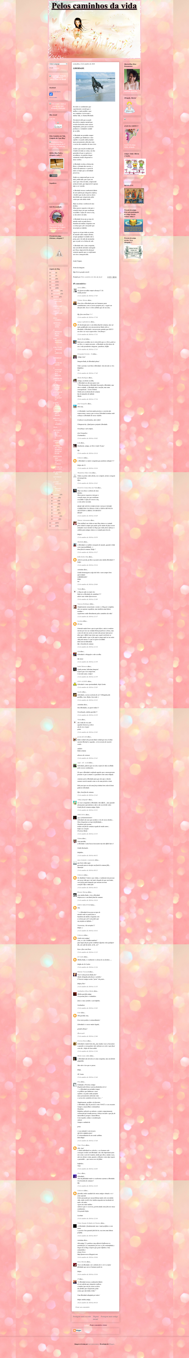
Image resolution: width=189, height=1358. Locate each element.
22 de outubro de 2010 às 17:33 (87, 349)
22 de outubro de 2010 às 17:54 (87, 399)
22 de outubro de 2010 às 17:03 (87, 296)
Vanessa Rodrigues (83, 604)
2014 (53, 276)
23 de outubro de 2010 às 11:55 (87, 986)
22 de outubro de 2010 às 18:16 (87, 468)
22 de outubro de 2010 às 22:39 (87, 715)
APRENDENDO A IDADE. (57, 413)
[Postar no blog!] (110, 277)
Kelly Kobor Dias (82, 557)
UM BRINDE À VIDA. (57, 489)
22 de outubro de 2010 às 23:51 (87, 810)
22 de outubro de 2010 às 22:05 (87, 687)
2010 (53, 288)
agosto (56, 497)
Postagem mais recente (82, 1316)
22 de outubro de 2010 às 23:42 (87, 795)
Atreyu (79, 287)
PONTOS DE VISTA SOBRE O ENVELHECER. (57, 449)
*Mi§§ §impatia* (82, 800)
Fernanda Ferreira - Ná (85, 354)
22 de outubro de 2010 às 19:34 (87, 565)
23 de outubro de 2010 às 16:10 (87, 1186)
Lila (78, 651)
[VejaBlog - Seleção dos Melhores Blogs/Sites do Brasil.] (58, 77)
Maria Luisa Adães (83, 1056)
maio (55, 507)
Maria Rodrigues (82, 378)
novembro (57, 294)
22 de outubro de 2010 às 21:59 (87, 662)
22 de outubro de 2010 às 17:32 (87, 334)
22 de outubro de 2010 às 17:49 (87, 373)
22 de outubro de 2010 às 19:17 (87, 552)
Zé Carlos (80, 957)
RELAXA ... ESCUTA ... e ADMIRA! (57, 421)
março (56, 513)
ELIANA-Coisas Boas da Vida (87, 488)
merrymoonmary (93, 1344)
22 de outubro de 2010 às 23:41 (87, 758)
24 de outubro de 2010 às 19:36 (87, 1274)
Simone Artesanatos (83, 520)
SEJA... (55, 427)
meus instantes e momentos (86, 860)
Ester (79, 1013)
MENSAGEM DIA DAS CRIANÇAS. (57, 434)
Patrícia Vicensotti (83, 972)
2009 (53, 523)
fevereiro (57, 516)
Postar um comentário (83, 1307)
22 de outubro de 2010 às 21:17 (87, 616)
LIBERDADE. (57, 359)
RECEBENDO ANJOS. (57, 468)
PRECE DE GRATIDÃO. (57, 301)
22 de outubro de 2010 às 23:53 (87, 834)
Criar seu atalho (53, 97)
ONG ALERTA (82, 681)
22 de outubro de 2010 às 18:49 (87, 516)
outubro (56, 297)
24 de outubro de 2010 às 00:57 (87, 1236)
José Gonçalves (82, 404)
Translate (56, 68)
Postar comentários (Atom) (98, 1325)
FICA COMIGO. (57, 319)
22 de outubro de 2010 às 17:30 (87, 317)
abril (55, 510)
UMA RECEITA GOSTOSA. (57, 341)
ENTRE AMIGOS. (57, 483)
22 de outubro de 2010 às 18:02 (87, 438)
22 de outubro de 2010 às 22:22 (87, 700)
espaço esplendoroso (84, 322)
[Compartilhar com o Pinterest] (116, 277)
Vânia (79, 589)
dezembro (57, 291)
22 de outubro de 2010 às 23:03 (87, 732)
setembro (57, 494)
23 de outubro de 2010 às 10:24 (87, 900)
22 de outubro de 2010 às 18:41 (87, 483)
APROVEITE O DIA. (57, 442)
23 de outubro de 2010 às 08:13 (87, 870)
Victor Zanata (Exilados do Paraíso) (89, 1223)
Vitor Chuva (81, 1145)
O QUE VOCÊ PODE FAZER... (57, 406)
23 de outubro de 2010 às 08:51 (87, 887)
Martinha (80, 542)
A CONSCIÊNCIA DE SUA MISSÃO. (57, 372)
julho (55, 501)
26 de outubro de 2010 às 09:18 (87, 1303)
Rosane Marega (82, 892)
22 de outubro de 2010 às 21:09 (87, 599)
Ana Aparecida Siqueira (54, 91)
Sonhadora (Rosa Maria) (85, 991)
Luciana (80, 621)
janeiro (56, 519)
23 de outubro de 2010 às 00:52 (87, 855)
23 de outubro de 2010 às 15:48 (87, 1141)
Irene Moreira (82, 1262)
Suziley (79, 692)
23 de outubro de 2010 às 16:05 (87, 1169)
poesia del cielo (82, 737)
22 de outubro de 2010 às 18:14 (87, 453)
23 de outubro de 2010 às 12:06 (87, 1036)
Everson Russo (82, 1041)
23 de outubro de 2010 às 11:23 (87, 952)
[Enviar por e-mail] (108, 277)
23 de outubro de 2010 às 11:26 (87, 967)
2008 (53, 526)
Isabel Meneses (82, 666)
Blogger (111, 1344)
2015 (53, 273)
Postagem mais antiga (109, 1316)
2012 (53, 282)
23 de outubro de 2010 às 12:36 (87, 1051)
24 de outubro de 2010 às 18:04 (87, 1257)
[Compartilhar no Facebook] (114, 277)
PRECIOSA (81, 815)
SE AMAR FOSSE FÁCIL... (57, 387)
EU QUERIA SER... (57, 473)
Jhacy (79, 1173)
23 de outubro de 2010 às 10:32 (87, 931)
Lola (78, 443)
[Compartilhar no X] (112, 277)
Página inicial (96, 1317)
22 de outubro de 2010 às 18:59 (87, 537)
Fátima (79, 838)
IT (78, 1279)
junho (56, 504)
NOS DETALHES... (57, 313)
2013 (53, 279)
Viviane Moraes (82, 300)
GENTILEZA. (57, 478)
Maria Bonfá (81, 339)
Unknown (80, 458)
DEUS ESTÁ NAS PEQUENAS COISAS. (57, 460)
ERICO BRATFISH (84, 905)
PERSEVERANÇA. (57, 307)
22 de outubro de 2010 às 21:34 (87, 647)
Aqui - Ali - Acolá (83, 763)
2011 (53, 285)
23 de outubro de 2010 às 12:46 (87, 1077)
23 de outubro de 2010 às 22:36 (87, 1218)
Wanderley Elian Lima (84, 473)
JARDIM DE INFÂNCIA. (57, 380)
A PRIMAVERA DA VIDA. (57, 333)
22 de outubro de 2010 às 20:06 (87, 584)
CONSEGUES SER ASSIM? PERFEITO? (57, 396)
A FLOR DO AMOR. (57, 364)
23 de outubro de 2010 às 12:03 (87, 1008)
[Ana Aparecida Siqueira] (51, 95)
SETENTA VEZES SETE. (57, 325)
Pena (79, 1082)
